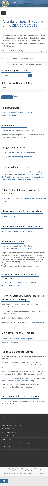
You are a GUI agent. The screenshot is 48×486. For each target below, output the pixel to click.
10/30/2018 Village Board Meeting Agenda (26, 64)
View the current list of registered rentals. (17, 130)
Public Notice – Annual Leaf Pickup (18, 59)
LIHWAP (25, 318)
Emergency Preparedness (10, 443)
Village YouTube (36, 365)
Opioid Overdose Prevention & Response (17, 338)
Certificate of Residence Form (12, 216)
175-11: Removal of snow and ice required (19, 152)
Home (6, 473)
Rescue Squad (6, 432)
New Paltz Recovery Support (12, 342)
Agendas (24, 51)
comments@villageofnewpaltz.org (21, 380)
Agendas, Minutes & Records (35, 473)
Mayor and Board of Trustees (17, 473)
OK (4, 481)
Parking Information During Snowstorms (17, 157)
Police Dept (5, 425)
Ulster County (6, 439)
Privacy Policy (6, 446)
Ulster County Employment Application (16, 231)
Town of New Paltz (7, 436)
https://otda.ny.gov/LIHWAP (33, 322)
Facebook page (25, 443)
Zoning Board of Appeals (36, 51)
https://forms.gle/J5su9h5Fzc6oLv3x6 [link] (16, 248)
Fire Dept (4, 429)
